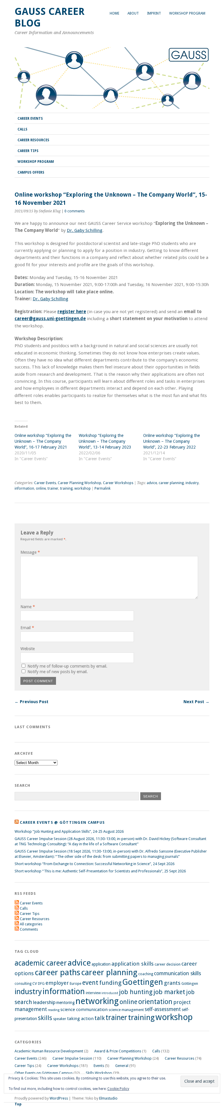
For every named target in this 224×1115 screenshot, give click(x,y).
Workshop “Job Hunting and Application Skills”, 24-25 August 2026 (69, 831)
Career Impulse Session (72, 1058)
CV (34, 983)
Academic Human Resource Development (49, 1051)
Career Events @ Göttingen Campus (62, 822)
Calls (22, 129)
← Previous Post (31, 701)
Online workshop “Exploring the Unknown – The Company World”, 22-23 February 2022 (171, 441)
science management (126, 1010)
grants (172, 983)
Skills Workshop (99, 1073)
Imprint (154, 13)
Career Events (30, 119)
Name (27, 606)
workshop (82, 488)
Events (99, 1065)
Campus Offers (31, 172)
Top (18, 1104)
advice (152, 483)
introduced (110, 993)
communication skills (177, 973)
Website (27, 648)
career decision (168, 964)
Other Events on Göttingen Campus (44, 1073)
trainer (53, 488)
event (90, 982)
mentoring (65, 1002)
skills (45, 1018)
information (24, 488)
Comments (29, 929)
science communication (84, 1009)
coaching (145, 974)
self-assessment (163, 1009)
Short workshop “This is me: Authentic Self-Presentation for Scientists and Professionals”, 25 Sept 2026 (100, 871)
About (133, 13)
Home (114, 13)
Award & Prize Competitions (117, 1051)
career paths (57, 972)
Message (30, 552)
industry (192, 483)
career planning (171, 483)
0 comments (74, 211)
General (121, 1065)
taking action (80, 1018)
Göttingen (189, 983)
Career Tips (28, 151)
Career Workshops (118, 483)
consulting (23, 984)
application (101, 964)
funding (110, 982)
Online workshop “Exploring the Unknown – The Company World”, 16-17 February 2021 (43, 441)
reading (54, 1010)
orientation (155, 1001)
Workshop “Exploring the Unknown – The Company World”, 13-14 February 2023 (105, 441)
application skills (132, 964)
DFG (41, 984)
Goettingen (142, 982)
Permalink (102, 488)
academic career (41, 963)
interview (93, 993)
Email (27, 627)
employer (57, 983)
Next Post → (196, 701)
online (41, 488)
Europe (75, 983)
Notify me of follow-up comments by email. (67, 666)
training (66, 488)
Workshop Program (187, 13)
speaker (59, 1019)
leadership (44, 1002)
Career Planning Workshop (79, 483)
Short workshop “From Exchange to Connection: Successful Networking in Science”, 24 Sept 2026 (94, 864)
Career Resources (33, 140)
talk (99, 1018)
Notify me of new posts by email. (57, 671)
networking (97, 1001)
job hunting (136, 992)
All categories (31, 924)
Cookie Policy (118, 1089)
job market (169, 992)
